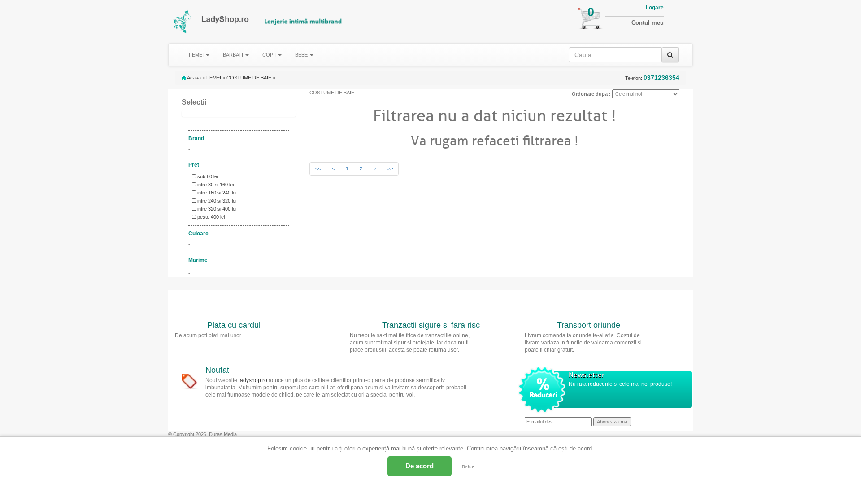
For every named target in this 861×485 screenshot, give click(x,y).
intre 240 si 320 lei (216, 200)
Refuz (468, 466)
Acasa (193, 77)
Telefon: (652, 78)
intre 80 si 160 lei (215, 184)
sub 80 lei (207, 176)
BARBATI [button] (233, 54)
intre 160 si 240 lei (216, 192)
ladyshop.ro (253, 380)
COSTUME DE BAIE (248, 77)
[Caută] (670, 54)
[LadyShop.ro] (182, 21)
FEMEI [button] (197, 54)
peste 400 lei (210, 217)
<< (318, 168)
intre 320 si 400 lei (216, 209)
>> (390, 168)
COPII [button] (269, 54)
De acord (419, 466)
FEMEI (213, 77)
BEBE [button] (302, 54)
